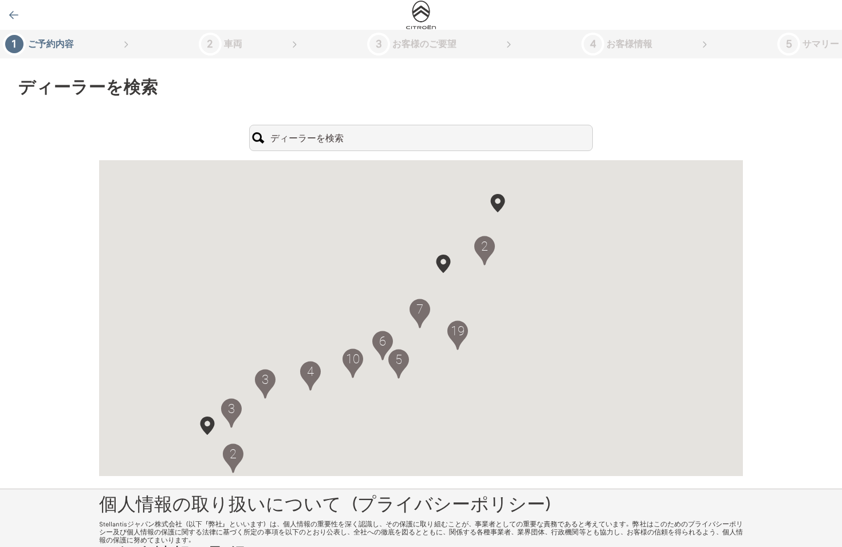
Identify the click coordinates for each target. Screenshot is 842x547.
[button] (443, 264)
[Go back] (13, 15)
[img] (420, 15)
